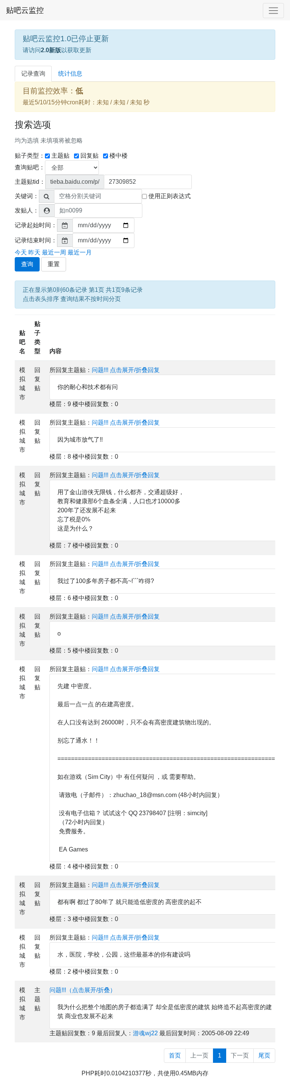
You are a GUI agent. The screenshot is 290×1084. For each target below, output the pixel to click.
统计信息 (70, 73)
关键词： (27, 196)
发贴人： (27, 210)
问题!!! (100, 370)
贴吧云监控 (25, 10)
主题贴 (60, 155)
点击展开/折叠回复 (135, 370)
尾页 (264, 1055)
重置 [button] (54, 264)
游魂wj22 (145, 1033)
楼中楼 (119, 155)
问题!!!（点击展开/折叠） (82, 990)
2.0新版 (51, 50)
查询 (27, 264)
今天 (21, 252)
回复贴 (89, 155)
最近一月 (80, 252)
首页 (175, 1055)
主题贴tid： (30, 181)
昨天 (34, 252)
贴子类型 (37, 337)
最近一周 (54, 252)
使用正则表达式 (169, 196)
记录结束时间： (36, 240)
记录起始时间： (36, 225)
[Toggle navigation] (273, 10)
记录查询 (33, 73)
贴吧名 (22, 342)
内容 (55, 351)
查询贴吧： (30, 167)
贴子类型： (30, 155)
